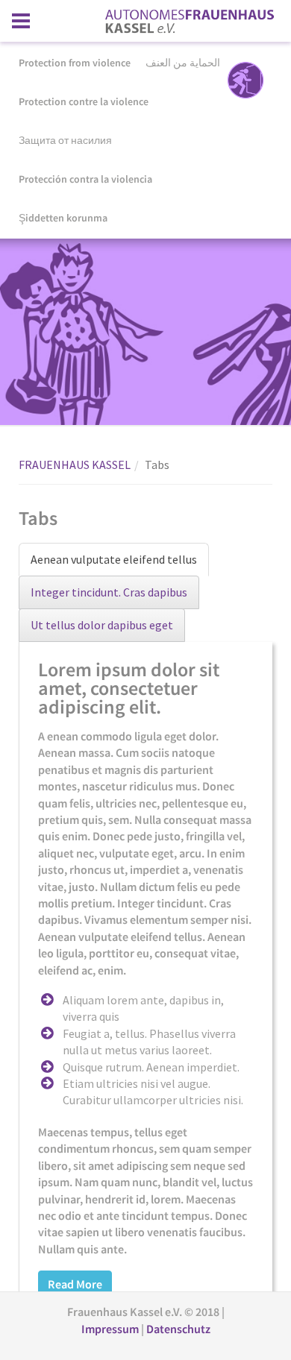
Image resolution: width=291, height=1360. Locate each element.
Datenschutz (178, 1328)
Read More (75, 1283)
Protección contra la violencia (85, 179)
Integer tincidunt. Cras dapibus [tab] (109, 592)
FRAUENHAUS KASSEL (75, 464)
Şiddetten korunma (63, 217)
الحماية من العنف (183, 62)
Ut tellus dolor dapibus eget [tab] (102, 624)
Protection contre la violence (83, 101)
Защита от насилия (65, 140)
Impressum (111, 1328)
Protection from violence (75, 62)
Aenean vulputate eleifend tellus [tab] (114, 559)
